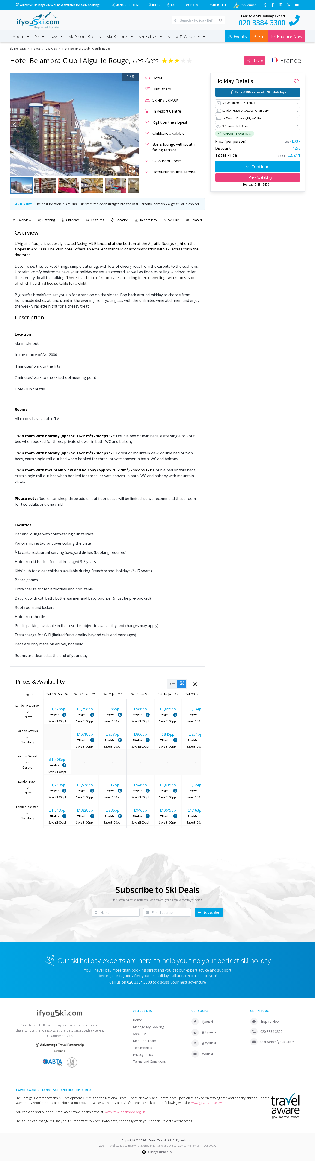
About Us (140, 1034)
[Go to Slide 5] (115, 185)
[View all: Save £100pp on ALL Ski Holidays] (64, 715)
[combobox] (257, 102)
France (35, 49)
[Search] (221, 20)
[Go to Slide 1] (21, 185)
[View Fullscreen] (195, 684)
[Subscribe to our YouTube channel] (297, 5)
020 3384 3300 (271, 1031)
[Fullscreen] (131, 169)
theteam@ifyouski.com (277, 1041)
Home (137, 1020)
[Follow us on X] (289, 5)
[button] (74, 124)
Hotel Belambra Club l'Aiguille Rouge (86, 49)
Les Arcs (51, 49)
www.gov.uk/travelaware (208, 1102)
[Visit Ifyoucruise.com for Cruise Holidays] (244, 5)
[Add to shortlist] (296, 81)
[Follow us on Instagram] (281, 5)
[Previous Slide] (15, 124)
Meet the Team (144, 1041)
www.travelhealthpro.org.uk (125, 1112)
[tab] (22, 220)
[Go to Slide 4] (92, 185)
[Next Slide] (134, 124)
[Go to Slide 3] (68, 185)
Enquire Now (269, 1021)
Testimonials (142, 1047)
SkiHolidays (18, 49)
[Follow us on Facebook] (273, 5)
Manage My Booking (148, 1027)
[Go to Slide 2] (44, 185)
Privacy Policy (143, 1054)
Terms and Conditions (149, 1061)
